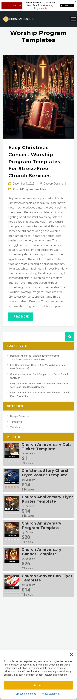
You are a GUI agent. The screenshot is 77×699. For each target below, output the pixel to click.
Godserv (30, 453)
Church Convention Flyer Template (47, 578)
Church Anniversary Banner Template (41, 551)
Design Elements (19, 416)
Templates (39, 189)
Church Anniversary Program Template (41, 525)
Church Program (23, 189)
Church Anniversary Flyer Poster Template (47, 499)
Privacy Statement (50, 693)
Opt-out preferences (26, 693)
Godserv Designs (53, 183)
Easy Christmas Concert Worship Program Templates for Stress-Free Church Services (34, 161)
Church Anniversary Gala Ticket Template (47, 446)
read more (21, 316)
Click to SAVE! (68, 5)
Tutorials (15, 427)
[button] (71, 654)
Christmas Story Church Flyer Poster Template (46, 472)
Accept (38, 685)
